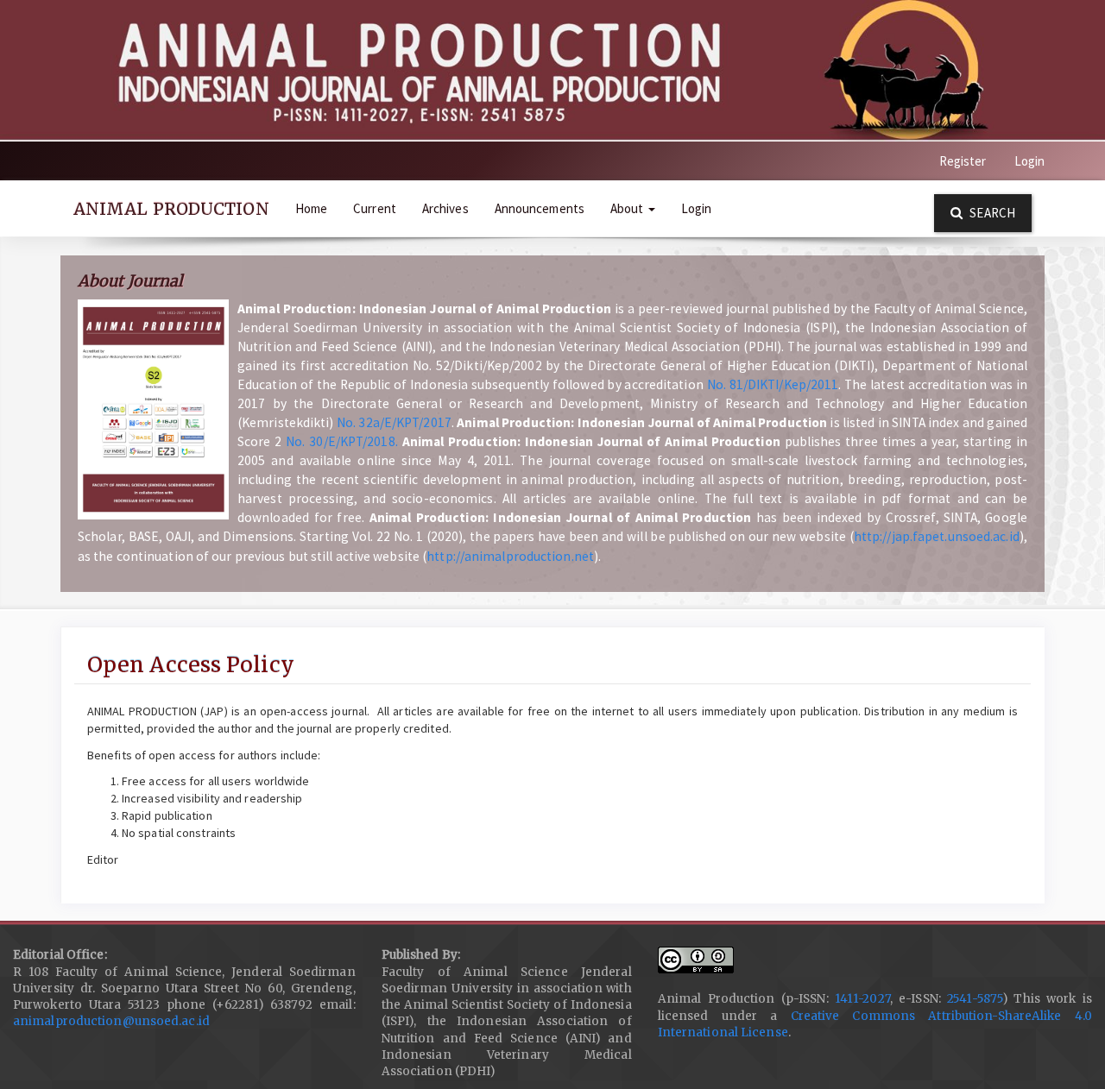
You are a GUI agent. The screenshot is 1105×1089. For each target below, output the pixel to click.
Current (374, 208)
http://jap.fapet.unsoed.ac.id (937, 536)
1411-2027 (862, 998)
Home (311, 208)
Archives (445, 208)
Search (991, 213)
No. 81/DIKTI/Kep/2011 (773, 384)
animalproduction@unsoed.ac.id (111, 1021)
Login (1029, 161)
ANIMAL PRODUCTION (171, 208)
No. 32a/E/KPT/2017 (394, 422)
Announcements (539, 208)
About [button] (628, 208)
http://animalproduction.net (510, 556)
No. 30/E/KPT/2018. (342, 441)
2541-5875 (974, 998)
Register (963, 161)
